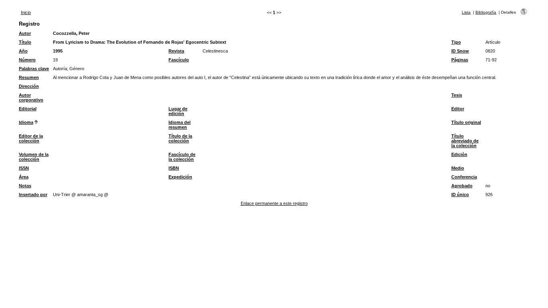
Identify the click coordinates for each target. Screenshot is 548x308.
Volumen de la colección (34, 157)
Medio (457, 168)
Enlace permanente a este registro (274, 203)
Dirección (29, 86)
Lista (466, 12)
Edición (459, 154)
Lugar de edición (177, 111)
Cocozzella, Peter (71, 33)
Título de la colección (180, 138)
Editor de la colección (31, 138)
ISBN (173, 168)
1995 (58, 51)
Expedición (180, 176)
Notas (25, 185)
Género (76, 68)
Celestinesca (215, 51)
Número (27, 59)
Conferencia (464, 176)
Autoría (60, 68)
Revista (176, 51)
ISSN (24, 168)
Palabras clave (34, 68)
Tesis (456, 95)
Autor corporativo (31, 97)
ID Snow (460, 51)
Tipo (456, 42)
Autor (25, 33)
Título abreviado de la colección (465, 141)
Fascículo (178, 59)
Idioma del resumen (179, 125)
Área (23, 176)
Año (23, 51)
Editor (457, 108)
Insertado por (33, 194)
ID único (460, 194)
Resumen (29, 77)
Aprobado (462, 185)
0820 (490, 51)
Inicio (26, 12)
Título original (466, 122)
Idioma (26, 122)
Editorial (28, 108)
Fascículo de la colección (181, 157)
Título (25, 42)
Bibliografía (485, 12)
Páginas (459, 59)
